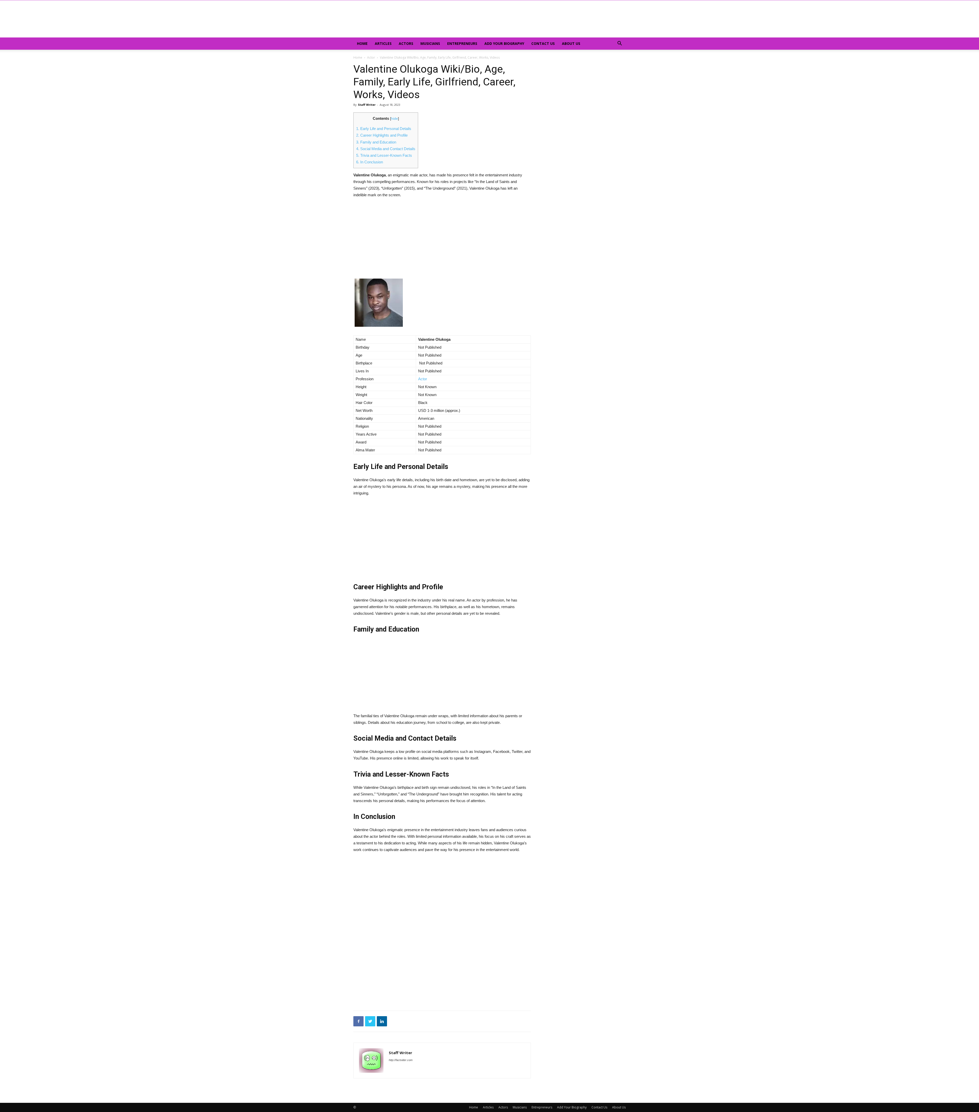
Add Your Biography (504, 43)
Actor (371, 57)
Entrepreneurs (462, 43)
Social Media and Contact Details (385, 149)
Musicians (430, 43)
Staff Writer (367, 105)
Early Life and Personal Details (383, 128)
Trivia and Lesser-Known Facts (384, 155)
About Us (571, 43)
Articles (383, 43)
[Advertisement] (442, 241)
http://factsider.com (401, 1060)
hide (394, 119)
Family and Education (376, 142)
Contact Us (543, 43)
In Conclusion (369, 162)
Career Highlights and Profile (382, 135)
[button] (619, 44)
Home (362, 43)
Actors (406, 43)
